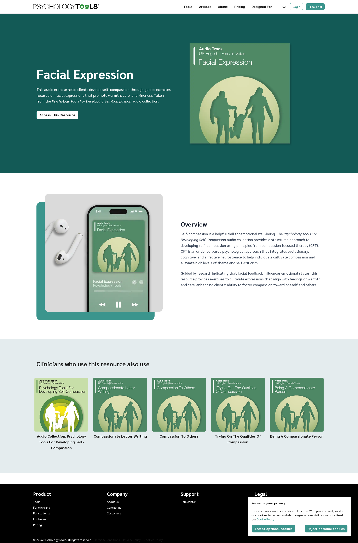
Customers (114, 513)
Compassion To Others (179, 436)
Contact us (114, 507)
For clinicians (41, 507)
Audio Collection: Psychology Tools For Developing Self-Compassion (61, 442)
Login (296, 6)
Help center (188, 501)
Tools (188, 6)
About (223, 6)
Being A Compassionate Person (296, 436)
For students (41, 513)
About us (113, 501)
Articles (205, 6)
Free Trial (315, 6)
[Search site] (285, 6)
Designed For (262, 6)
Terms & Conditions (107, 540)
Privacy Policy (131, 540)
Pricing (239, 6)
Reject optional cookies (326, 528)
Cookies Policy (153, 540)
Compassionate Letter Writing (120, 436)
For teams (39, 519)
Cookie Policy (265, 519)
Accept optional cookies (273, 528)
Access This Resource (57, 114)
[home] (66, 6)
